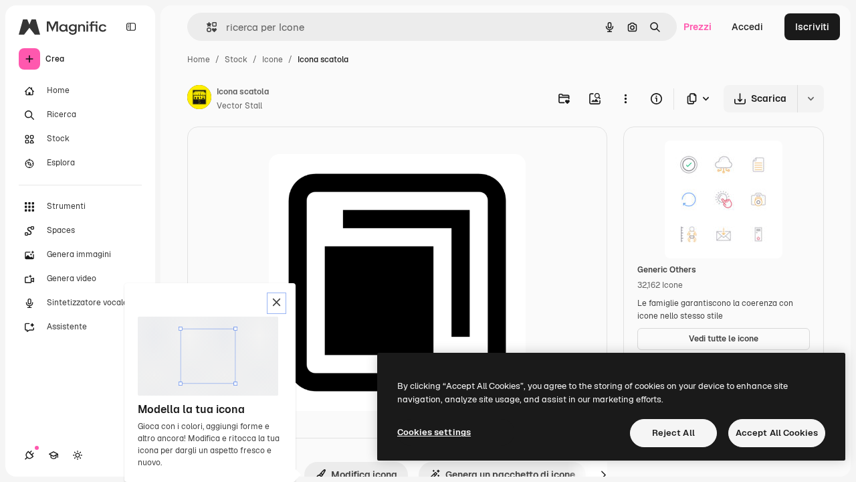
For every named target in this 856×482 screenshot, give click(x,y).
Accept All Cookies (777, 432)
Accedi (747, 27)
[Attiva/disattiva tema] (77, 455)
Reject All (673, 432)
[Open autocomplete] (206, 27)
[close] (276, 303)
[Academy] (53, 455)
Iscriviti (812, 27)
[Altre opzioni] (625, 98)
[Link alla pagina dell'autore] (199, 99)
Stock (236, 59)
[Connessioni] (29, 455)
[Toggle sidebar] (131, 26)
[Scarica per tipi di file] (699, 98)
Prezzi (697, 27)
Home (198, 59)
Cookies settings (434, 432)
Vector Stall (239, 105)
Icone (272, 59)
